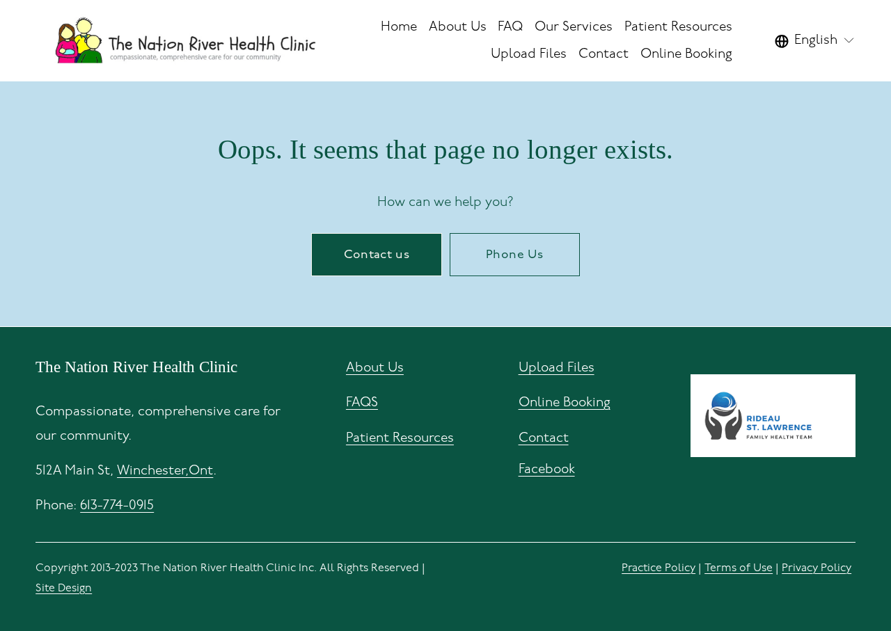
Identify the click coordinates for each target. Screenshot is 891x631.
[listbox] (815, 41)
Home (399, 27)
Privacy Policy (816, 568)
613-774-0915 (117, 505)
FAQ (510, 27)
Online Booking (686, 54)
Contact (603, 54)
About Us (375, 368)
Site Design (64, 588)
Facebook (547, 469)
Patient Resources (400, 438)
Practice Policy (658, 568)
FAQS (362, 402)
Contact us (377, 254)
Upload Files (529, 54)
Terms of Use (738, 568)
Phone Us (514, 254)
